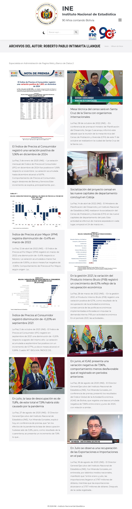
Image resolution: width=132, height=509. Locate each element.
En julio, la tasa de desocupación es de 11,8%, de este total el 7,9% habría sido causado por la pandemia (36, 402)
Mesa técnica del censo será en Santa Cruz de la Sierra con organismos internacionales (93, 113)
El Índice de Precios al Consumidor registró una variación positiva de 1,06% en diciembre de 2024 (34, 150)
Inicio (107, 46)
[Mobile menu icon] (120, 19)
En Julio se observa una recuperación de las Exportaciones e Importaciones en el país (94, 452)
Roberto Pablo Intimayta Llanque (72, 46)
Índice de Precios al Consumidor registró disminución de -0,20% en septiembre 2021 (34, 319)
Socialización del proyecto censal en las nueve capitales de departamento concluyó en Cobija (93, 193)
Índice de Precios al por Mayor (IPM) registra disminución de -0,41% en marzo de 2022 (35, 238)
